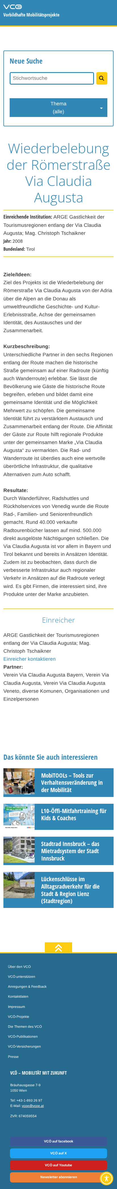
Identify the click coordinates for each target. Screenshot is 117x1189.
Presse (13, 1057)
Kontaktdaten (18, 996)
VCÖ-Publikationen (23, 1037)
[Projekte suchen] (101, 78)
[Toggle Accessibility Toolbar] (106, 1178)
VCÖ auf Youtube (58, 1165)
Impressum (16, 1007)
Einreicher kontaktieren (29, 659)
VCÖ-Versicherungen (24, 1046)
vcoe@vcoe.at (33, 1106)
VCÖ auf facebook (58, 1141)
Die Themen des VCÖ (25, 1027)
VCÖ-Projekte (18, 1017)
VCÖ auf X (58, 1153)
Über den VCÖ (19, 967)
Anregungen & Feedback (27, 987)
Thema (58, 107)
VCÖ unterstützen (21, 977)
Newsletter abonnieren (58, 1177)
